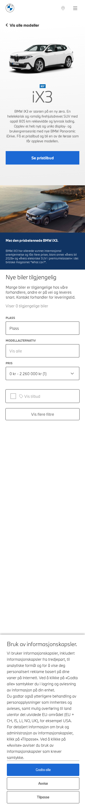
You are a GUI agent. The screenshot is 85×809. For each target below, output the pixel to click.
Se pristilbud (42, 157)
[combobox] (42, 350)
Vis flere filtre (42, 414)
